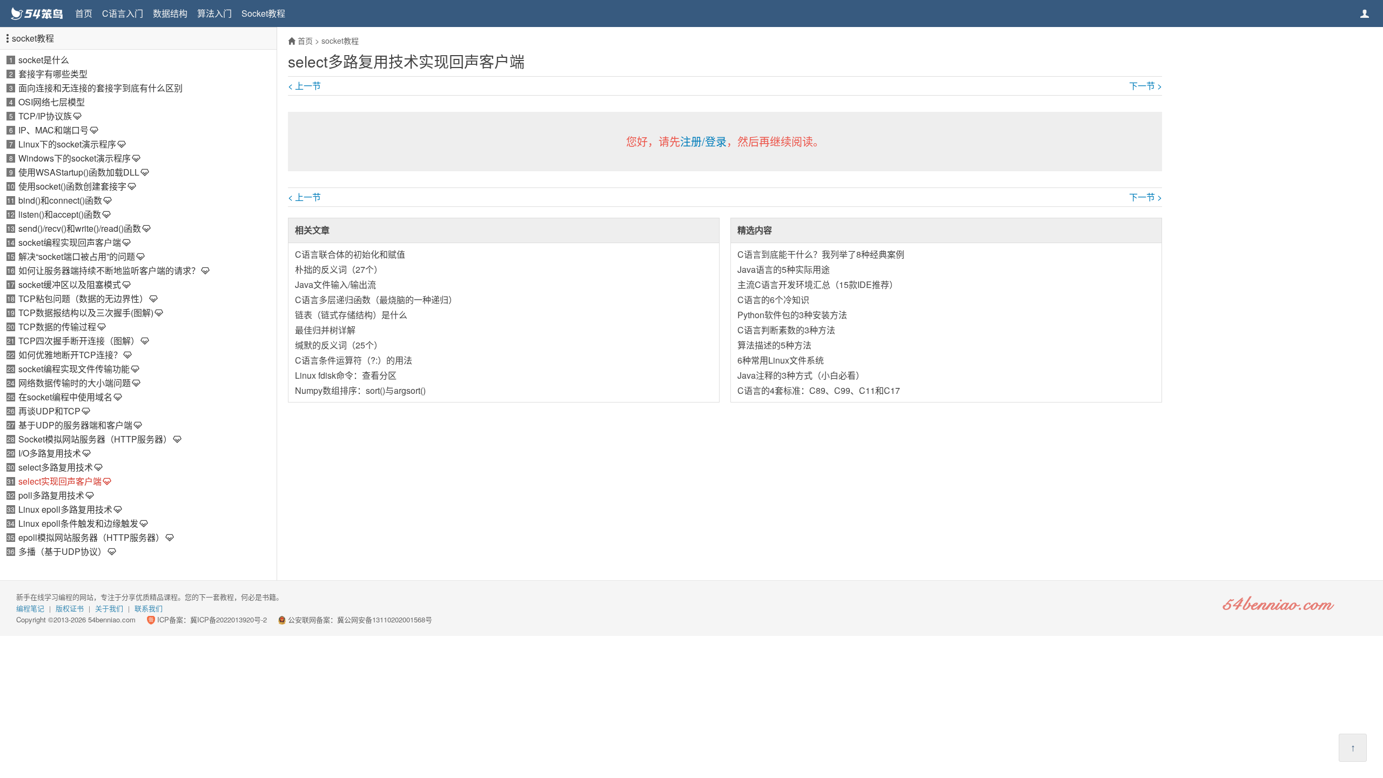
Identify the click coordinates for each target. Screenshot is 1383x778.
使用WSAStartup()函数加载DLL (78, 172)
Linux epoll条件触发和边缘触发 (78, 523)
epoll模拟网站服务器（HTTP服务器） (91, 537)
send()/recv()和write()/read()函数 (79, 228)
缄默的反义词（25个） (338, 345)
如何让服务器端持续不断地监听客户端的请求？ (109, 270)
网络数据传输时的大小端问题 (74, 383)
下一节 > (1145, 86)
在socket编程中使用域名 (65, 397)
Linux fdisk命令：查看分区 (346, 375)
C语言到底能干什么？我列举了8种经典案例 (820, 254)
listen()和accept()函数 (59, 214)
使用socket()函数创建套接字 (72, 186)
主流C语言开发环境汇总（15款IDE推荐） (817, 284)
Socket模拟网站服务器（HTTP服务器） (95, 439)
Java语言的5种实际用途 (783, 269)
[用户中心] (1364, 13)
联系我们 (149, 608)
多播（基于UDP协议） (62, 551)
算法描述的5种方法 (774, 345)
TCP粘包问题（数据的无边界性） (83, 298)
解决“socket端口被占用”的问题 (76, 256)
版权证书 (70, 608)
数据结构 (170, 13)
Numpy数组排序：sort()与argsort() (360, 390)
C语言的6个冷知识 (773, 299)
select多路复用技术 (55, 467)
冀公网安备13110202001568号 (384, 619)
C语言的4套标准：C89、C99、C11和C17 (818, 390)
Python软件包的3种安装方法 (792, 314)
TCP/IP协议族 (45, 116)
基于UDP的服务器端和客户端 (75, 425)
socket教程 (33, 38)
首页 (83, 13)
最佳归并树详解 (325, 330)
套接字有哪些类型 (53, 74)
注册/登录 (703, 141)
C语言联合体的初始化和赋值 (350, 254)
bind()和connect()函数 (60, 200)
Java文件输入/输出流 (335, 284)
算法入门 (214, 13)
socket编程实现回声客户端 (69, 242)
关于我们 (109, 608)
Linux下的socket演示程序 (67, 144)
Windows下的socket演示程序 (74, 158)
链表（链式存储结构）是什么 (351, 314)
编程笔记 (30, 608)
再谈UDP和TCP (49, 411)
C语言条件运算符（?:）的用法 (353, 360)
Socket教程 (263, 13)
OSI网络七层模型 (51, 102)
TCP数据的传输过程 (57, 326)
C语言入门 (122, 13)
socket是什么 (43, 59)
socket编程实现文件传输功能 (74, 369)
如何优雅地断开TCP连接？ (70, 354)
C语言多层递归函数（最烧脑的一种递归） (376, 299)
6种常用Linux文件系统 (780, 360)
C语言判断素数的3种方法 (786, 330)
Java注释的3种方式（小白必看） (800, 375)
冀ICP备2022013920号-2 (228, 619)
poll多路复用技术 (51, 495)
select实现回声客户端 (60, 481)
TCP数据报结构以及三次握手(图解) (85, 312)
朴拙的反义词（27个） (338, 269)
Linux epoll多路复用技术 (65, 509)
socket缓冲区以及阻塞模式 (69, 284)
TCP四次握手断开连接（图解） (78, 340)
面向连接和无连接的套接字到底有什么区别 (100, 88)
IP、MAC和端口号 (53, 130)
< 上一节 (304, 86)
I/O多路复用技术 (49, 453)
